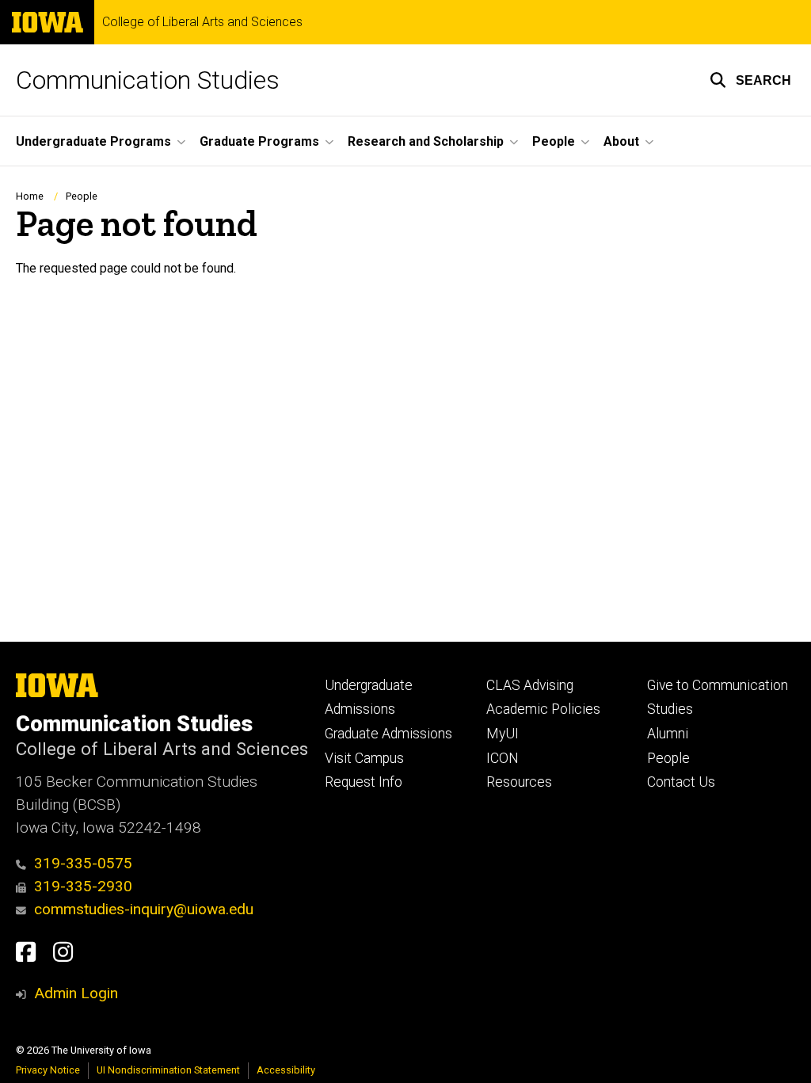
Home (30, 196)
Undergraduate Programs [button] (93, 141)
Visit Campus (364, 758)
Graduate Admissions (388, 734)
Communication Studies (148, 80)
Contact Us (681, 782)
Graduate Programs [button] (259, 141)
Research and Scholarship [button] (426, 141)
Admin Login (76, 993)
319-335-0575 (83, 863)
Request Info (363, 782)
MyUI (502, 734)
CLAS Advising (529, 685)
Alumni (667, 734)
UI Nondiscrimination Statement (168, 1070)
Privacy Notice (48, 1070)
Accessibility (286, 1070)
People (81, 196)
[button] (750, 80)
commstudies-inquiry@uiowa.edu (143, 909)
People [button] (553, 141)
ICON (502, 758)
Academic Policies (543, 709)
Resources (519, 782)
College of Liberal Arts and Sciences (202, 22)
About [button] (621, 141)
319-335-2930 (83, 886)
